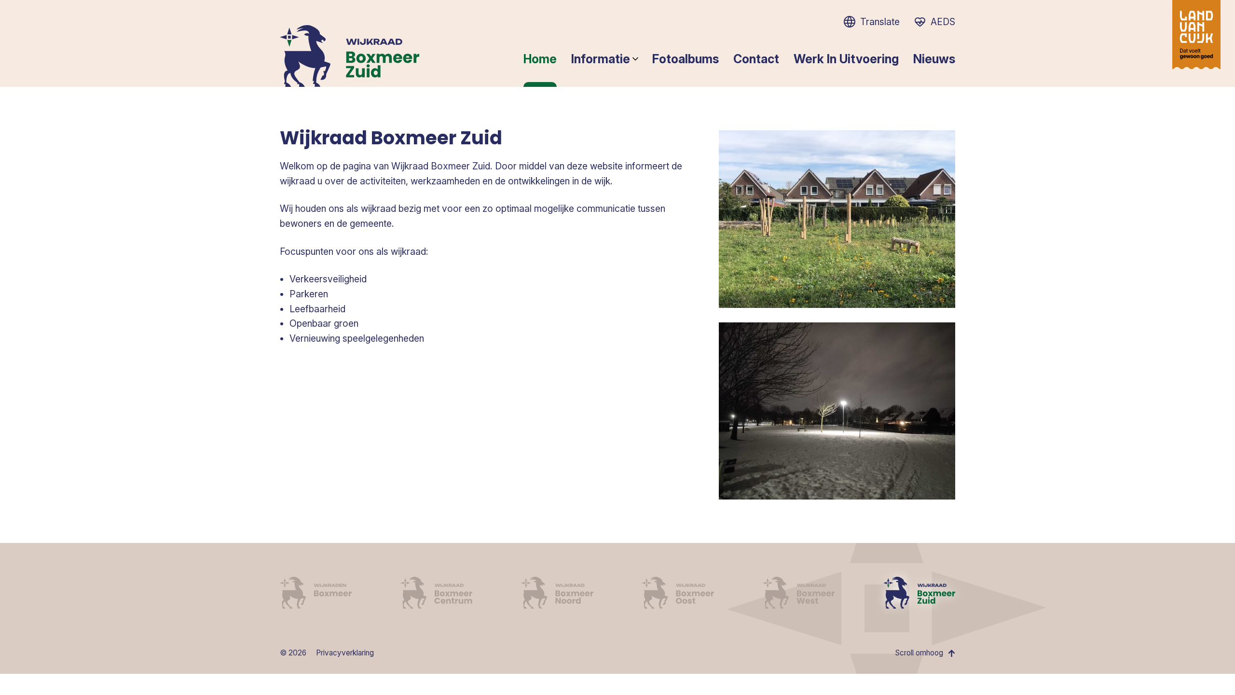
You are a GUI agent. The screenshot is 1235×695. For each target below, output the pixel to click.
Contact (756, 59)
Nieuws (934, 59)
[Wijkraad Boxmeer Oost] (678, 593)
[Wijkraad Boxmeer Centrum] (436, 593)
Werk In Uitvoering (846, 59)
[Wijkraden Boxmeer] (316, 593)
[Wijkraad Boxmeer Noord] (557, 593)
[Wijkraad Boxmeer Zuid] (919, 593)
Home (540, 59)
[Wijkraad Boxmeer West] (799, 593)
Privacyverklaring (345, 652)
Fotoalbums (685, 59)
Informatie (600, 59)
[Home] (349, 56)
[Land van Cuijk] (1196, 34)
